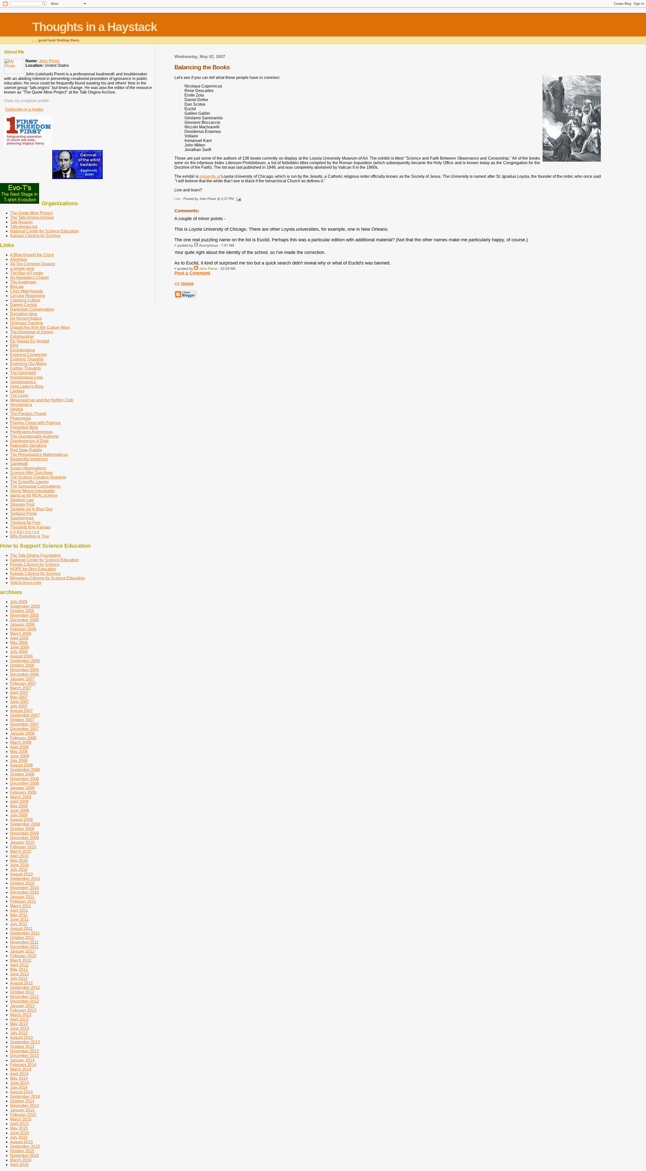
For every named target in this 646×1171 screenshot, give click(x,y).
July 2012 (19, 978)
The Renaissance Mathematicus (39, 454)
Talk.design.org (23, 226)
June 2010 (19, 865)
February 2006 (23, 629)
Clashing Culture (25, 300)
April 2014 (19, 1074)
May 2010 (19, 860)
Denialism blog (23, 314)
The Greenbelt (23, 373)
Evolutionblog (22, 350)
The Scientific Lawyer (29, 482)
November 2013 (24, 1051)
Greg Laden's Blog (26, 386)
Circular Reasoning (27, 296)
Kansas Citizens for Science (35, 235)
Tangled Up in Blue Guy (31, 509)
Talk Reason (21, 222)
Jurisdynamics (23, 382)
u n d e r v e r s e (24, 532)
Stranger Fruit (22, 504)
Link (177, 199)
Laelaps (17, 391)
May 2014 (19, 1078)
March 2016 (20, 1160)
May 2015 (19, 1128)
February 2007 (23, 683)
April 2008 (19, 747)
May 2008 (19, 751)
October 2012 (22, 992)
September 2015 (25, 1146)
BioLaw (17, 286)
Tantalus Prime (23, 513)
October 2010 (22, 883)
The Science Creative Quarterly (38, 477)
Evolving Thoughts (27, 359)
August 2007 (21, 711)
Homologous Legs (26, 377)
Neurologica (21, 404)
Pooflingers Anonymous (31, 432)
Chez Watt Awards (26, 291)
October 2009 (22, 829)
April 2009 (19, 801)
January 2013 (22, 1006)
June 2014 (19, 1083)
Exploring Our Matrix (28, 364)
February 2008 (23, 738)
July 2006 (19, 652)
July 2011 (18, 924)
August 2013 (21, 1037)
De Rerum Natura (26, 318)
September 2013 (25, 1042)
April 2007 (19, 692)
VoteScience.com (25, 582)
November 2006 (24, 670)
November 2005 (24, 615)
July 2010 (19, 869)
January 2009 (22, 788)
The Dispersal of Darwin (31, 332)
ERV (14, 345)
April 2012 (19, 965)
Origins (16, 409)
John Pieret (208, 269)
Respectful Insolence (29, 459)
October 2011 (22, 937)
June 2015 (19, 1133)
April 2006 (19, 638)
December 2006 (24, 674)
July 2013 (19, 1033)
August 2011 (21, 928)
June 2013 (19, 1028)
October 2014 (22, 1101)
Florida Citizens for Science (35, 564)
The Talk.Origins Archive (32, 217)
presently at (210, 176)
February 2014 (23, 1065)
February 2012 (23, 956)
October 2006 (22, 665)
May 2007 (19, 697)
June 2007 (19, 701)
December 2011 (24, 947)
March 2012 (20, 960)
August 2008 (21, 765)
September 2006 (25, 661)
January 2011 (22, 897)
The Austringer (23, 282)
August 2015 (21, 1142)
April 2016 (19, 1164)
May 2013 (19, 1024)
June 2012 (19, 974)
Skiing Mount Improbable (32, 491)
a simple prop (22, 268)
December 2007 (24, 729)
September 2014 (25, 1096)
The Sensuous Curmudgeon (35, 486)
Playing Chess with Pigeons (35, 423)
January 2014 (22, 1060)
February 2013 (23, 1010)
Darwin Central (23, 305)
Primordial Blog (24, 427)
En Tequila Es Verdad (29, 341)
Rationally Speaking (28, 445)
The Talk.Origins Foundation (35, 555)
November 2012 (24, 996)
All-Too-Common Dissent (32, 264)
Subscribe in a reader (24, 109)
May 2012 (19, 969)
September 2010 (25, 878)
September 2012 (25, 987)
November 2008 (24, 779)
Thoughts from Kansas (30, 527)
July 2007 (19, 706)
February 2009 (23, 792)
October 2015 (22, 1151)
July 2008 (19, 760)
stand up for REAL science (34, 495)
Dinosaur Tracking (26, 323)
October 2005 (22, 611)
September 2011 (25, 933)
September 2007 (25, 715)
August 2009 (21, 819)
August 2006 (21, 656)
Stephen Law (22, 500)
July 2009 (19, 815)
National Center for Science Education (44, 231)
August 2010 (21, 874)
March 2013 (20, 1015)
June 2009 (19, 810)
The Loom (19, 395)
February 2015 (23, 1115)
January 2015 (22, 1110)
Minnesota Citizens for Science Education (47, 578)
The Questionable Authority (34, 436)
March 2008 (20, 742)
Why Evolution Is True (29, 536)
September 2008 (25, 770)
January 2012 (22, 951)
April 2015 (19, 1124)
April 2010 (19, 856)
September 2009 (25, 824)
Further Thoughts (25, 368)
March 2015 (20, 1119)
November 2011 (24, 942)
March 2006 (20, 633)
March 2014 (20, 1069)
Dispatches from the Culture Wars (40, 327)
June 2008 (19, 756)
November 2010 (24, 888)
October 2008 (22, 774)
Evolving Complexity (28, 355)
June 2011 (19, 919)
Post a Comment (192, 273)
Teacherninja (21, 518)
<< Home (184, 283)
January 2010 (22, 842)
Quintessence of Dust (29, 441)
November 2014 (24, 1105)
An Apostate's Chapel (29, 277)
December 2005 (24, 620)
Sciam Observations (28, 468)
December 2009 (24, 838)
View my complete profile (26, 101)
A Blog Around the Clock (32, 255)
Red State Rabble (26, 450)
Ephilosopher (22, 336)
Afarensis (18, 259)
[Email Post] (238, 199)
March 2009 (20, 797)
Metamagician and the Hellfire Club (41, 400)
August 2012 (21, 983)
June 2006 (19, 647)
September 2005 (25, 606)
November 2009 (24, 833)
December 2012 (24, 1001)
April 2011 (19, 910)
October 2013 (22, 1046)
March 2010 (20, 851)
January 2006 (22, 624)
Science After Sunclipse (31, 473)
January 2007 (22, 679)
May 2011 (19, 915)
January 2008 (22, 733)
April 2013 (19, 1019)
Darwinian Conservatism (32, 309)
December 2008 (24, 783)
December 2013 (24, 1055)
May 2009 (19, 806)
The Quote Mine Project (31, 213)
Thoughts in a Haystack (94, 27)
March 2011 (20, 906)
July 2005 (19, 602)
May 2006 (19, 642)
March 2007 (20, 688)
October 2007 (22, 720)
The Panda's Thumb (28, 414)
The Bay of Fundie (26, 273)
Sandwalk (19, 463)
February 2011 (23, 901)
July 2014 (19, 1087)
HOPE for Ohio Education (33, 569)
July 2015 (19, 1137)
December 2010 (24, 892)
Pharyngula (20, 418)
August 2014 (21, 1092)
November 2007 (24, 724)
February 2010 (23, 847)
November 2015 (24, 1155)
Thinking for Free (25, 522)
